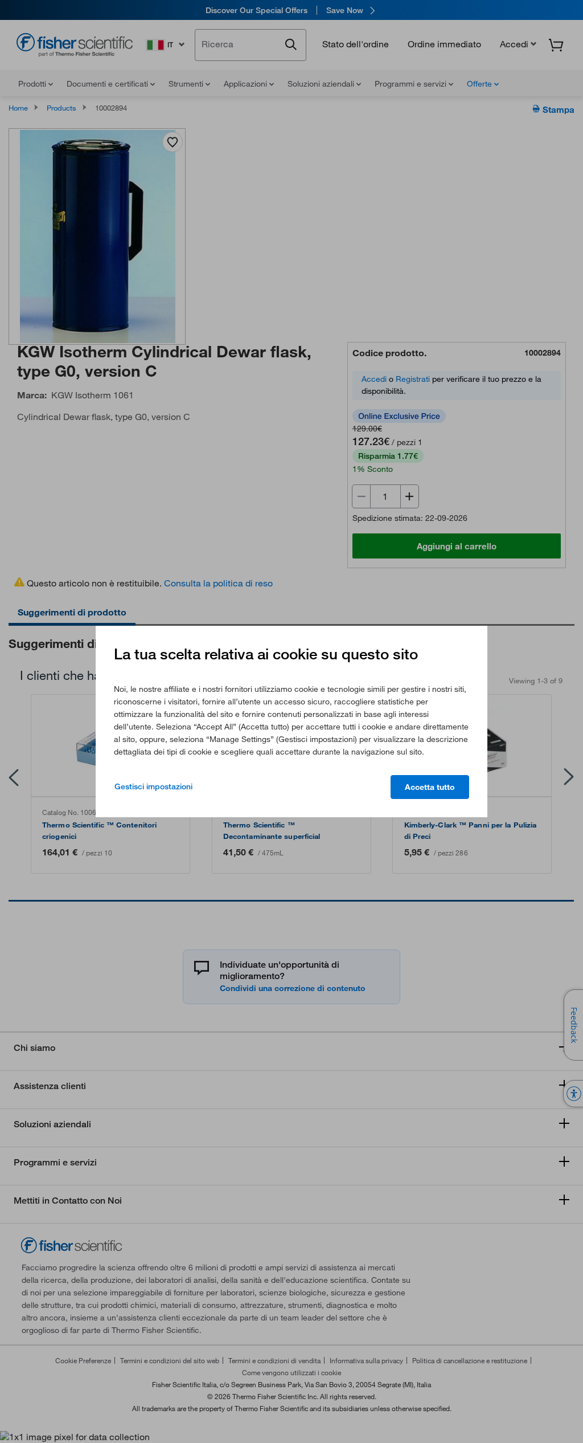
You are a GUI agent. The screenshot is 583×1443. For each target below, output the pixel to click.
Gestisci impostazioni (153, 786)
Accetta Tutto (430, 787)
